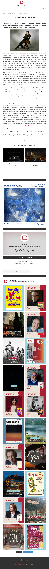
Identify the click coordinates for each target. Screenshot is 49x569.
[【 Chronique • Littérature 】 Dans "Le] (13, 510)
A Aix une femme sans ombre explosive (13, 163)
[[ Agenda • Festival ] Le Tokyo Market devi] (13, 298)
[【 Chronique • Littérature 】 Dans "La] (35, 298)
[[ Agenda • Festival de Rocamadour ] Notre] (13, 484)
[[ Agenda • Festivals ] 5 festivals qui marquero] (13, 378)
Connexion (23, 564)
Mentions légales (18, 564)
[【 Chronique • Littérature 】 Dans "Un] (13, 404)
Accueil (4, 13)
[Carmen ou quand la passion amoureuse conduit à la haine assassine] (35, 155)
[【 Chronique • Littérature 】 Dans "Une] (35, 404)
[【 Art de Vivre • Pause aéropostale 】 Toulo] (35, 457)
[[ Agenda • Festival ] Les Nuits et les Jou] (35, 484)
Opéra (15, 13)
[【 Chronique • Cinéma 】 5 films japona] (13, 351)
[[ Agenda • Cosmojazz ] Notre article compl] (35, 431)
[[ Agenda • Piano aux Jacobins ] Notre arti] (13, 325)
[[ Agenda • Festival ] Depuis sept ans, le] (35, 351)
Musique (9, 13)
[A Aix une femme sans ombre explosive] (13, 155)
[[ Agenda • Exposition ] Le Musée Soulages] (13, 431)
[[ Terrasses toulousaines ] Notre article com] (35, 510)
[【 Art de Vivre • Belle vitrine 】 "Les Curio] (13, 537)
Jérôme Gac (23, 20)
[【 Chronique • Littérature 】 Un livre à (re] (13, 457)
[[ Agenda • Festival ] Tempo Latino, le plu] (35, 537)
